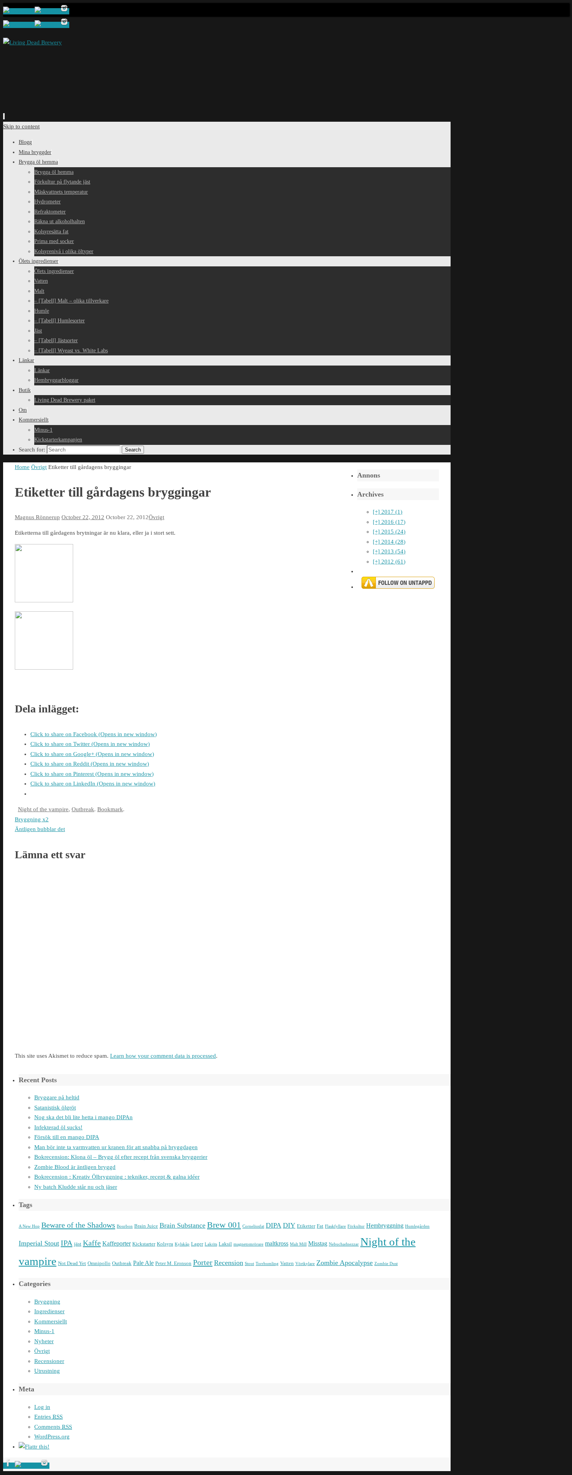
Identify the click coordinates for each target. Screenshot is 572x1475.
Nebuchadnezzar (344, 1244)
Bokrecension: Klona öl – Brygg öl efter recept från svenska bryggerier (120, 1157)
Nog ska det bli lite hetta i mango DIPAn (83, 1117)
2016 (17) (389, 522)
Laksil (225, 1244)
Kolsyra (165, 1244)
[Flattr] (34, 1447)
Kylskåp (182, 1244)
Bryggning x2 (32, 819)
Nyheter (44, 1341)
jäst (77, 1244)
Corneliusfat (253, 1226)
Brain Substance (182, 1225)
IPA (66, 1243)
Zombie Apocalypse (344, 1263)
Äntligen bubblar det (40, 829)
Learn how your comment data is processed (163, 1056)
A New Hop (29, 1226)
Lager (197, 1244)
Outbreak (83, 809)
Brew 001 (224, 1225)
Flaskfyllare (335, 1226)
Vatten (287, 1263)
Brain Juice (146, 1226)
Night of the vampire (43, 809)
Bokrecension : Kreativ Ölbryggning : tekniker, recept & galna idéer (117, 1177)
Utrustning (47, 1371)
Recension (228, 1263)
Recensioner (49, 1361)
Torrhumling (267, 1264)
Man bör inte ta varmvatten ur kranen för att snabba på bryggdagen (116, 1147)
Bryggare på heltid (56, 1097)
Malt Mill (298, 1244)
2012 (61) (389, 561)
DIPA (273, 1225)
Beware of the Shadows (78, 1225)
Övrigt (39, 467)
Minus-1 (44, 1331)
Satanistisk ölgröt (55, 1107)
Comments (53, 1427)
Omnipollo (99, 1263)
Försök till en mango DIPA (66, 1137)
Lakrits (211, 1244)
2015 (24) (389, 531)
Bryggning (47, 1301)
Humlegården (417, 1226)
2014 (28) (389, 542)
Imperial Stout (39, 1243)
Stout (249, 1264)
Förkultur (356, 1226)
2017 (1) (387, 512)
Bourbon (125, 1226)
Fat (320, 1226)
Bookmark (110, 809)
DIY (289, 1225)
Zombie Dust (386, 1264)
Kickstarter (143, 1244)
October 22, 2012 (82, 517)
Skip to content (21, 126)
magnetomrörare (248, 1244)
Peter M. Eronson (173, 1263)
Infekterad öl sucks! (58, 1127)
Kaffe (92, 1243)
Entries (48, 1417)
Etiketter (306, 1226)
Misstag (317, 1243)
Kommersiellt (50, 1321)
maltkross (276, 1243)
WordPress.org (52, 1436)
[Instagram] (64, 11)
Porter (202, 1262)
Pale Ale (143, 1263)
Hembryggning (385, 1225)
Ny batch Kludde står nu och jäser (75, 1187)
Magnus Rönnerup (37, 517)
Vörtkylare (305, 1264)
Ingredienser (49, 1311)
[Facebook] (19, 11)
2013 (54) (389, 551)
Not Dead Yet (72, 1263)
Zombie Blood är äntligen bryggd (75, 1167)
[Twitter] (47, 11)
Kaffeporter (116, 1243)
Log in (42, 1407)
